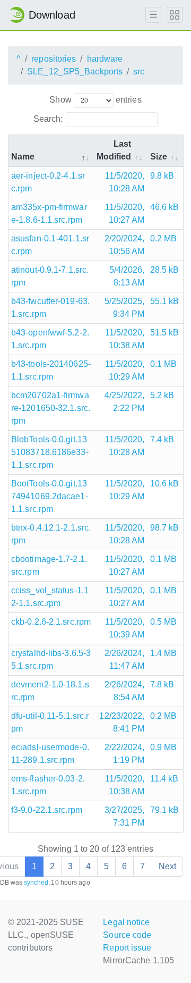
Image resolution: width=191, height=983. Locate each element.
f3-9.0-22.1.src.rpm (46, 809)
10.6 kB (164, 483)
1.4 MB (163, 653)
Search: (48, 118)
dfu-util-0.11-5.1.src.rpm (50, 722)
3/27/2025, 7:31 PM (125, 816)
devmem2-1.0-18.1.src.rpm (50, 691)
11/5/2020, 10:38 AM (125, 339)
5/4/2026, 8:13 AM (127, 276)
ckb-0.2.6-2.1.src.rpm (51, 621)
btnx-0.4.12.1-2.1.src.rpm (51, 534)
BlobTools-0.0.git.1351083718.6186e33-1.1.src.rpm (50, 452)
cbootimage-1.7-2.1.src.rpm (49, 565)
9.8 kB (162, 175)
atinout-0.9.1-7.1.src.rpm (50, 276)
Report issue (127, 947)
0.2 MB (163, 238)
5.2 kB (162, 395)
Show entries (95, 99)
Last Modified (114, 150)
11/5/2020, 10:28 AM (125, 182)
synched (36, 882)
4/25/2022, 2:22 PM (125, 402)
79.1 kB (164, 809)
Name (22, 156)
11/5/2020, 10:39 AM (125, 628)
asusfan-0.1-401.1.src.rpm (50, 245)
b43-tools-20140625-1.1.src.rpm (51, 370)
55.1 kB (164, 301)
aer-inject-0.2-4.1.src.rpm (48, 182)
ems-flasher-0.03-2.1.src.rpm (48, 785)
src (138, 71)
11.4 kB (164, 778)
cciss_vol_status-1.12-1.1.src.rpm (50, 597)
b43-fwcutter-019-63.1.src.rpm (50, 307)
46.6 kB (164, 207)
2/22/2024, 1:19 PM (125, 753)
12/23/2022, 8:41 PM (121, 722)
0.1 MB (163, 363)
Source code (127, 934)
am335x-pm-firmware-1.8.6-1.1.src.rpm (49, 213)
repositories (53, 58)
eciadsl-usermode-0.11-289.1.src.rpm (50, 753)
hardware (105, 58)
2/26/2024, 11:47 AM (125, 659)
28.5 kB (164, 269)
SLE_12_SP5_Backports (75, 71)
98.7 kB (164, 527)
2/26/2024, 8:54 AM (125, 691)
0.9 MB (163, 747)
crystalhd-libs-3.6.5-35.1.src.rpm (51, 659)
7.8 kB (162, 684)
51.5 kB (164, 332)
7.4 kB (162, 439)
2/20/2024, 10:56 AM (125, 245)
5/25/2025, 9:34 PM (125, 307)
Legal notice (126, 922)
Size (158, 156)
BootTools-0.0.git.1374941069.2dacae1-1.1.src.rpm (49, 496)
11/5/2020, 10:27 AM (125, 213)
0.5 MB (163, 621)
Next (167, 866)
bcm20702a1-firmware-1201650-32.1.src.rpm (50, 408)
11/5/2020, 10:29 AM (125, 370)
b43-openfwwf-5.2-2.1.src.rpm (50, 339)
